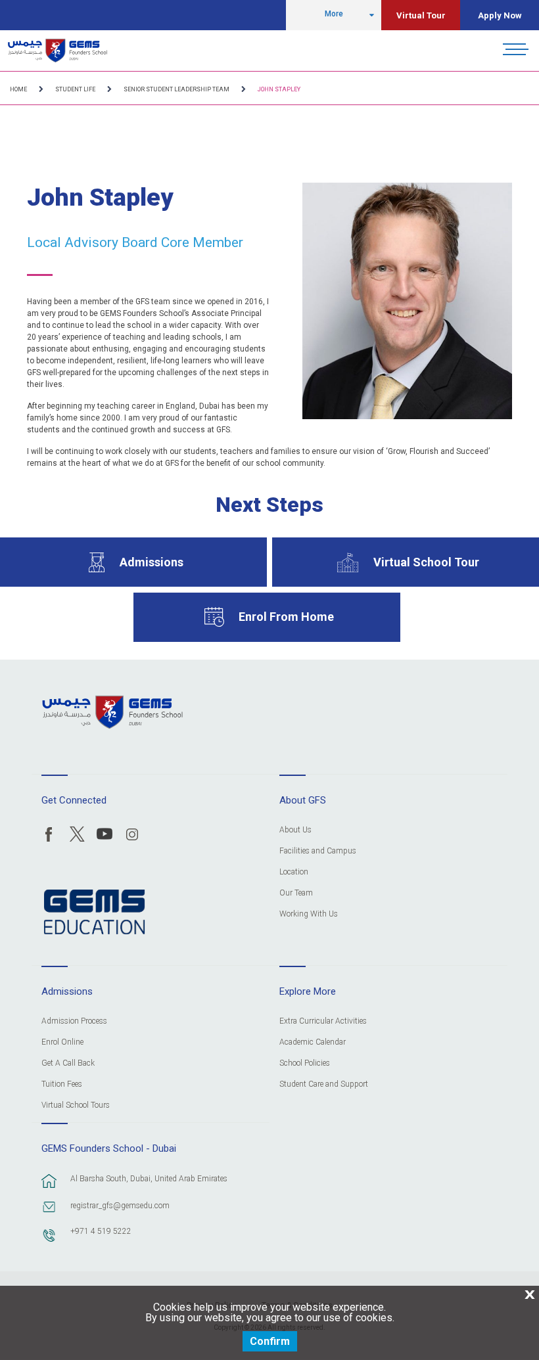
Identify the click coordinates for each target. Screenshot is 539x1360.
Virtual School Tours (75, 1105)
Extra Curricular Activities (323, 1021)
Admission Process (74, 1021)
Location (293, 872)
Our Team (296, 893)
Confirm (270, 1341)
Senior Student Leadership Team (176, 89)
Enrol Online (62, 1042)
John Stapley (279, 89)
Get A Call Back (68, 1063)
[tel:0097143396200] (49, 1242)
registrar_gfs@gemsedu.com (120, 1205)
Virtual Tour (421, 15)
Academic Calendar (312, 1042)
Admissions (151, 562)
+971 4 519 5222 (100, 1231)
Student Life (75, 89)
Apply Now (500, 15)
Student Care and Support (323, 1084)
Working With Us (308, 914)
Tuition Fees (61, 1084)
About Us (295, 830)
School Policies (304, 1063)
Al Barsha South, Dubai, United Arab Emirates (148, 1178)
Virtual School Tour (426, 562)
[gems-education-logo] (94, 912)
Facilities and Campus (317, 851)
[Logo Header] (57, 50)
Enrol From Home (286, 616)
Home (18, 89)
